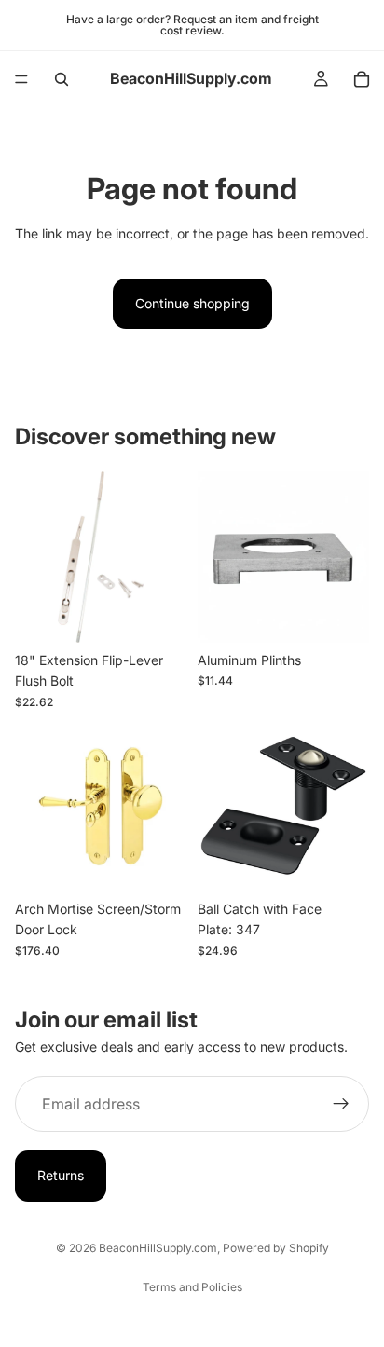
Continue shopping (192, 303)
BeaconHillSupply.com (158, 1248)
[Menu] (21, 79)
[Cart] (361, 79)
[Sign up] (341, 1103)
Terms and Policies (192, 1287)
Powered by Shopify (276, 1248)
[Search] (61, 79)
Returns (60, 1175)
